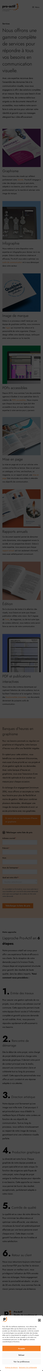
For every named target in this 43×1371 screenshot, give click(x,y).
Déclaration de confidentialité (28, 1367)
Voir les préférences (21, 1361)
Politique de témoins (11, 1367)
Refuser (21, 1355)
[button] (39, 1320)
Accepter (21, 1348)
